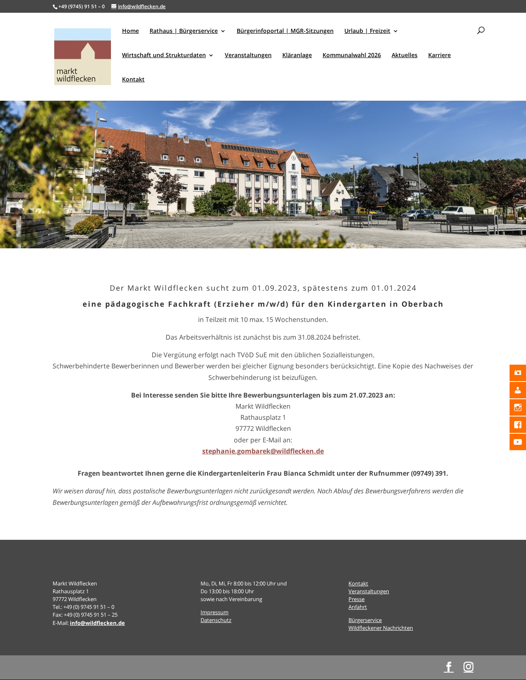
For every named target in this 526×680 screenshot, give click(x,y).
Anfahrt (357, 607)
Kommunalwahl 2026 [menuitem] (352, 55)
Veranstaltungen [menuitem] (248, 55)
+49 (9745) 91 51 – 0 (81, 6)
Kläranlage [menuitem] (297, 55)
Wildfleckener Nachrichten (380, 627)
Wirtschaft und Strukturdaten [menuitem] (164, 55)
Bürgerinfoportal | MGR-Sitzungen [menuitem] (285, 31)
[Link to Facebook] (449, 667)
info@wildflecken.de (97, 623)
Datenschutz (216, 620)
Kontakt (358, 583)
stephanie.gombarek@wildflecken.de (263, 451)
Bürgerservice (365, 620)
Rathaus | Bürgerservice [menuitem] (184, 31)
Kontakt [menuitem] (133, 79)
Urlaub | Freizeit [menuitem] (367, 31)
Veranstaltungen (368, 591)
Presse (356, 599)
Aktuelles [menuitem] (405, 55)
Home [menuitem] (130, 31)
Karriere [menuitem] (439, 55)
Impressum (214, 612)
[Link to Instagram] (468, 667)
